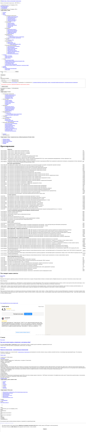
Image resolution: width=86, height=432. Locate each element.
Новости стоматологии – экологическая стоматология (14, 349)
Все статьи (2, 339)
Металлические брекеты (12, 30)
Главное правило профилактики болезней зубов (14, 61)
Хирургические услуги (7, 395)
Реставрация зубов (11, 18)
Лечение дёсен (10, 35)
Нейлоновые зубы (11, 52)
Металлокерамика (11, 47)
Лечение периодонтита (12, 25)
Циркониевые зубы (11, 49)
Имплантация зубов (11, 43)
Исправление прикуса (11, 29)
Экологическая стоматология (11, 64)
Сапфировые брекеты (11, 32)
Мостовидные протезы (12, 50)
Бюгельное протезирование (12, 53)
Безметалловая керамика (12, 48)
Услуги (4, 14)
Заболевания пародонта (10, 62)
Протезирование (6, 394)
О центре (4, 54)
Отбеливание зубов (11, 20)
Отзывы (4, 66)
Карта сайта (7, 69)
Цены (4, 13)
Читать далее (3, 347)
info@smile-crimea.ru (4, 6)
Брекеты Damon (10, 33)
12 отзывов (2, 358)
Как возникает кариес (9, 60)
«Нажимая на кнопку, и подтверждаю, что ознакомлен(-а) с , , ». (40, 82)
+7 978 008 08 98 (3, 8)
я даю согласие (14, 82)
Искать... (2, 71)
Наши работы (8, 57)
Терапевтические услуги (8, 393)
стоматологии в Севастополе (23, 352)
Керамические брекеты (12, 31)
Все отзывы (2, 275)
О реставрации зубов (9, 63)
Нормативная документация (10, 68)
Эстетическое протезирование (13, 46)
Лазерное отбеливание (11, 19)
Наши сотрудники (8, 56)
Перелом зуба (10, 26)
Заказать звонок (5, 86)
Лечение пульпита (11, 24)
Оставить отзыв (3, 378)
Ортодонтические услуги (8, 397)
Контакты (5, 67)
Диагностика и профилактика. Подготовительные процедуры (15, 392)
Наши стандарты (8, 55)
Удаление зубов (10, 39)
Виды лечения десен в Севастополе (17, 36)
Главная (4, 12)
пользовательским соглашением (71, 82)
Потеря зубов (10, 42)
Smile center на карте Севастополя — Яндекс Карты (43, 334)
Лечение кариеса (10, 22)
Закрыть (2, 89)
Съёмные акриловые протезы (13, 51)
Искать (17, 71)
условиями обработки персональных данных (42, 82)
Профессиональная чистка (12, 16)
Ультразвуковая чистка (11, 17)
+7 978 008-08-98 (3, 7)
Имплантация (5, 396)
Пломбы (9, 27)
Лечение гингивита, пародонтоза (14, 37)
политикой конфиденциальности (57, 82)
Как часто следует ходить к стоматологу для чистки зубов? (17, 65)
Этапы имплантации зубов (15, 44)
